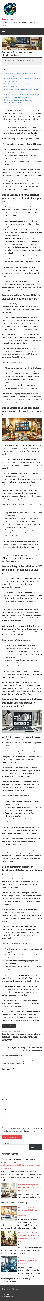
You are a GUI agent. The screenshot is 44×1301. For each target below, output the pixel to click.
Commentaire (8, 1069)
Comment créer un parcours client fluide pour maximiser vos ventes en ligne (30, 1187)
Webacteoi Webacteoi (24, 60)
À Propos (6, 1294)
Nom (4, 1100)
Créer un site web (9, 1026)
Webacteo (8, 19)
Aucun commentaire (10, 63)
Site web (5, 1119)
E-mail (5, 1109)
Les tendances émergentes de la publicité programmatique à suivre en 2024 (30, 1260)
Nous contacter (9, 1296)
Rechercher (6, 1143)
